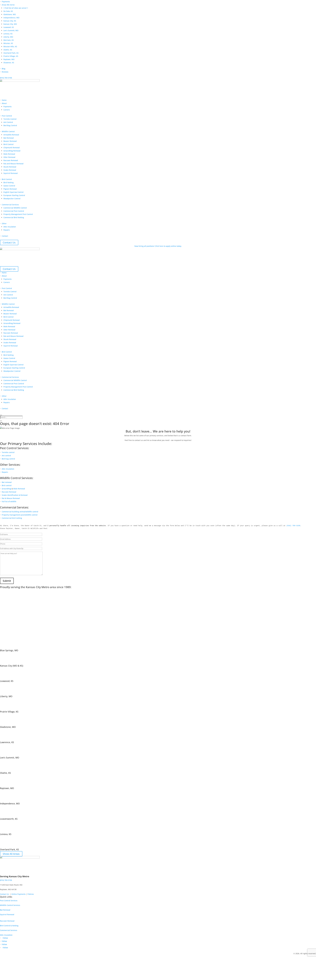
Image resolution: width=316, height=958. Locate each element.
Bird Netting (8, 182)
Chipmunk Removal (11, 147)
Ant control (6, 455)
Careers (6, 110)
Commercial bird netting (12, 518)
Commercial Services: (14, 507)
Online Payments (18, 894)
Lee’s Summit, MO (10, 30)
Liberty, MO (8, 37)
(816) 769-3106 (6, 78)
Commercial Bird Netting (13, 217)
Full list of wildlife (9, 501)
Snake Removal (9, 170)
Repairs (6, 230)
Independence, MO (11, 17)
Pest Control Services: (14, 448)
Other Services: (10, 465)
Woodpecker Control (11, 198)
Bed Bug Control (10, 125)
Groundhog (6, 488)
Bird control (6, 485)
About (4, 103)
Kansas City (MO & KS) (11, 665)
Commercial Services (10, 204)
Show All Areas (11, 853)
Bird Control (8, 144)
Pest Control (7, 116)
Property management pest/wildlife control (19, 515)
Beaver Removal (10, 141)
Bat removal (7, 482)
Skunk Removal (9, 167)
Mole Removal (9, 154)
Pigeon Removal (10, 189)
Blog (3, 68)
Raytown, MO (8, 59)
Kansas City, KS (9, 21)
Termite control (8, 452)
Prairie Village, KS (10, 56)
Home (4, 100)
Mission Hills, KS (10, 46)
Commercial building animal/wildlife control (20, 511)
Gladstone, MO (9, 14)
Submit (7, 580)
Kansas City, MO (10, 24)
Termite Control (9, 119)
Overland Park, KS (11, 53)
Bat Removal (8, 138)
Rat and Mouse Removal (13, 163)
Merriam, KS (8, 40)
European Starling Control (14, 195)
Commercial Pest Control (13, 211)
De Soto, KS (8, 11)
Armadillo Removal (11, 135)
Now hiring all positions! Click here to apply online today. (158, 246)
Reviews (5, 72)
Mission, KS (8, 43)
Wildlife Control (8, 131)
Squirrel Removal (10, 173)
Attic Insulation (9, 227)
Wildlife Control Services (10, 905)
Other (4, 223)
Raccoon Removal (10, 160)
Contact (5, 236)
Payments (6, 1)
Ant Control (8, 122)
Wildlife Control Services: (16, 478)
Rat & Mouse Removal (11, 498)
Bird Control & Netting (9, 925)
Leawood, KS (8, 27)
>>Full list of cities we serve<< (15, 8)
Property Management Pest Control (18, 214)
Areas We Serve (8, 5)
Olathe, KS (7, 50)
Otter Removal (9, 157)
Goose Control (9, 186)
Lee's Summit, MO (9, 757)
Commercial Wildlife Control (15, 208)
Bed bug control (8, 459)
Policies (31, 894)
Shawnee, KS (8, 62)
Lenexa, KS (7, 33)
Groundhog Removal (11, 151)
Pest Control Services (8, 900)
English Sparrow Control (13, 192)
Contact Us (9, 242)
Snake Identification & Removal (15, 495)
